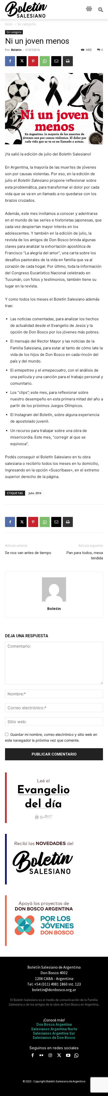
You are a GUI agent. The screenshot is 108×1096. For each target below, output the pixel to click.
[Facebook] (10, 61)
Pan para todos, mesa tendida (85, 555)
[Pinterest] (33, 61)
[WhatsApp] (45, 61)
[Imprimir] (68, 61)
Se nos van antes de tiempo (28, 553)
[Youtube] (68, 1056)
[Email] (56, 61)
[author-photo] (54, 601)
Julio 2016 (34, 493)
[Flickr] (41, 1056)
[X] (22, 61)
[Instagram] (50, 1056)
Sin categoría (26, 24)
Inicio (9, 24)
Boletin (16, 50)
